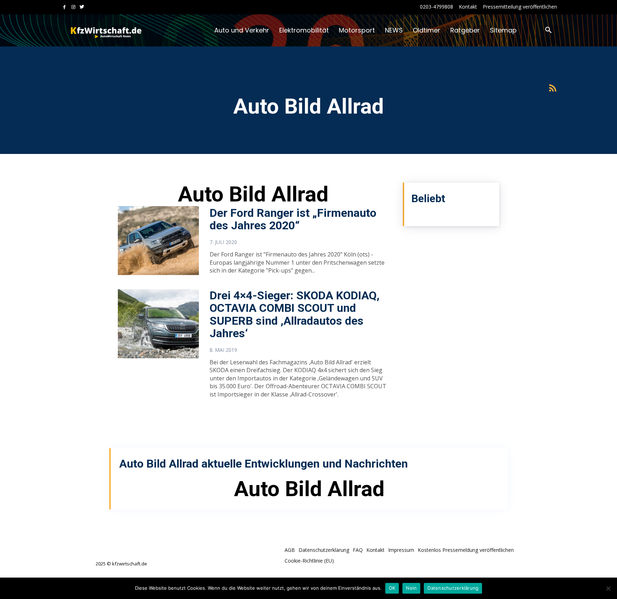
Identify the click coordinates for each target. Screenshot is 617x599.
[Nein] (608, 588)
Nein (411, 588)
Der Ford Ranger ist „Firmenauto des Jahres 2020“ (293, 219)
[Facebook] (64, 7)
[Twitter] (81, 7)
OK (392, 588)
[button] (548, 30)
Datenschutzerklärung (452, 588)
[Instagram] (73, 7)
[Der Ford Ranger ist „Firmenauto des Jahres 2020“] (158, 240)
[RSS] (552, 88)
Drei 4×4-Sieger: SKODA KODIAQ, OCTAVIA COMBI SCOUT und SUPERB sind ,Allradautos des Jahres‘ (295, 314)
